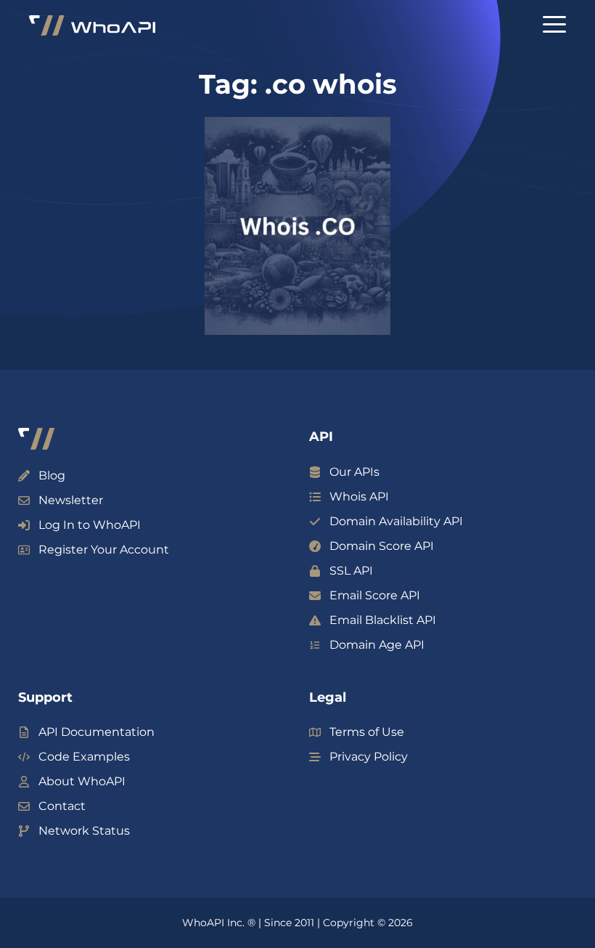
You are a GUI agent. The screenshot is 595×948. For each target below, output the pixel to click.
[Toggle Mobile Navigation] (554, 24)
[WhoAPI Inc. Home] (92, 25)
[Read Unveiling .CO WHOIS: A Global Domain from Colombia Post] (298, 226)
